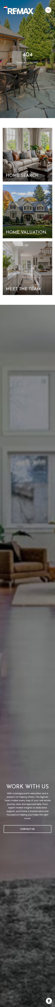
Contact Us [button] (27, 829)
